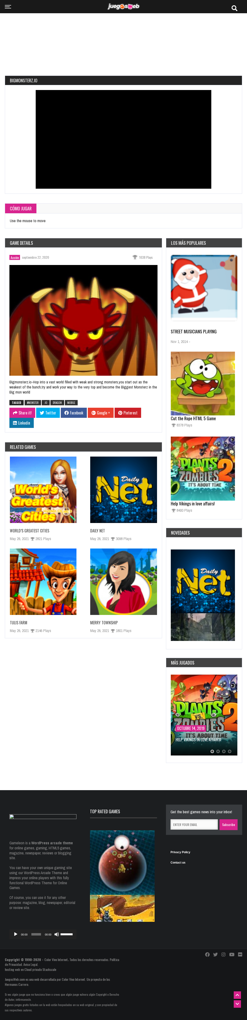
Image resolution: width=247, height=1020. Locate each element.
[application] (42, 934)
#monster (33, 403)
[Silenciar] (56, 934)
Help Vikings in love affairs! (193, 503)
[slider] (67, 934)
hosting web (12, 969)
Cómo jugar (21, 208)
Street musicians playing (194, 331)
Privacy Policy (180, 852)
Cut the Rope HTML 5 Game (193, 418)
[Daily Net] (123, 490)
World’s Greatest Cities (29, 531)
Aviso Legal (30, 964)
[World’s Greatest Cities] (43, 490)
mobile (71, 403)
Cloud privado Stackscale (40, 969)
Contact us (178, 862)
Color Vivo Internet (56, 959)
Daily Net (97, 531)
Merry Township (104, 623)
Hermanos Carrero (16, 984)
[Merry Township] (123, 582)
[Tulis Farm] (43, 582)
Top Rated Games (105, 811)
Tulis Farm (18, 623)
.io (45, 403)
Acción (15, 257)
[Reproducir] (15, 934)
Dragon (57, 403)
